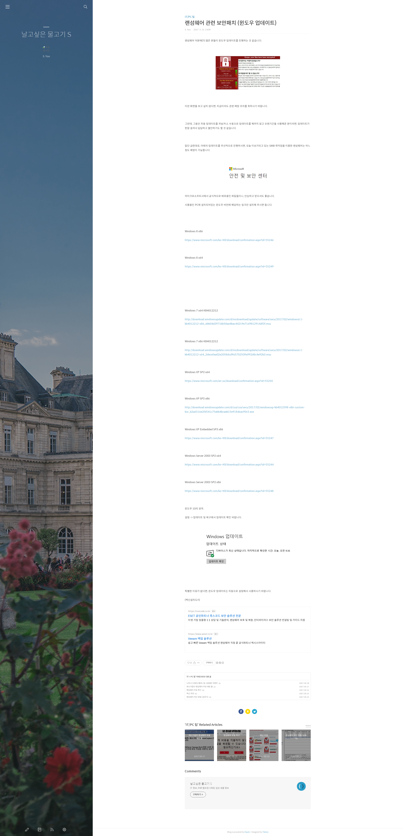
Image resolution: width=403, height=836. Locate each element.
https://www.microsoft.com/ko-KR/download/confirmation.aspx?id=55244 (229, 464)
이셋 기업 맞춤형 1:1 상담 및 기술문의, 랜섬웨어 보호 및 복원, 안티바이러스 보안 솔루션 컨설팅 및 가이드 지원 (246, 620)
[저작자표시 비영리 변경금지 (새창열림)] (220, 663)
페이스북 (241, 711)
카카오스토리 (247, 711)
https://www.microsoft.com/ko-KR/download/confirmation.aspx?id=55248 (229, 491)
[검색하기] (85, 7)
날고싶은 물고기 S (46, 35)
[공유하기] (194, 662)
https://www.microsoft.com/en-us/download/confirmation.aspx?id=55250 (229, 381)
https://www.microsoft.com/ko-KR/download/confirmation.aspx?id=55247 (229, 438)
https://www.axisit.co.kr (200, 634)
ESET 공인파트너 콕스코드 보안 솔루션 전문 (214, 616)
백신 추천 (190, 693)
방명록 (40, 829)
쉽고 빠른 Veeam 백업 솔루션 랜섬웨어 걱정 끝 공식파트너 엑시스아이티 (226, 643)
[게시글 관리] (198, 662)
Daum (247, 832)
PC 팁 (193, 676)
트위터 (254, 711)
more (308, 725)
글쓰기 (27, 829)
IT (188, 676)
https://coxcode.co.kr (199, 611)
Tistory (265, 832)
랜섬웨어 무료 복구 (194, 690)
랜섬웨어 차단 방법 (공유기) (197, 697)
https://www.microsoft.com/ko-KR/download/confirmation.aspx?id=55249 (229, 266)
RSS (52, 829)
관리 (65, 829)
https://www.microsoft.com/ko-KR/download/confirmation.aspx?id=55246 (229, 240)
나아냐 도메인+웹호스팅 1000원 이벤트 (202, 683)
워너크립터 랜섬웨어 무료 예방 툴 (200, 686)
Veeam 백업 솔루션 (200, 638)
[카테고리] (8, 7)
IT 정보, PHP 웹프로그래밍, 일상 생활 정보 (209, 788)
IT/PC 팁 (190, 17)
